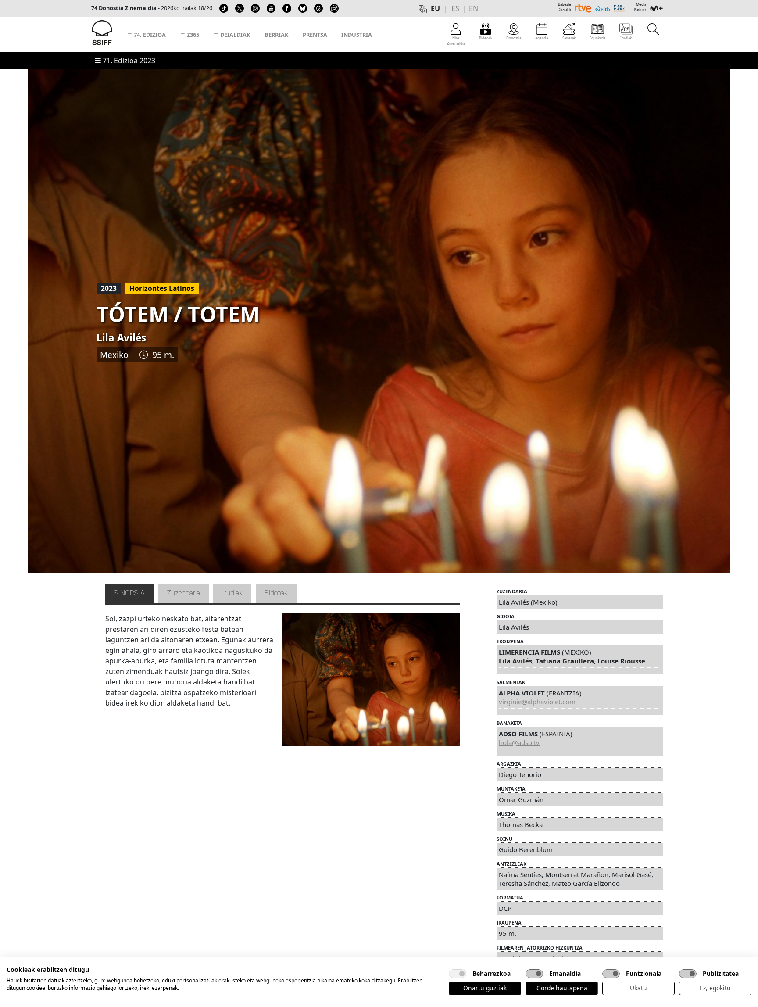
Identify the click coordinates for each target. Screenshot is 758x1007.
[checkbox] (457, 973)
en (473, 8)
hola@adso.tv (519, 742)
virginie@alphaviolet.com (537, 701)
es (455, 8)
